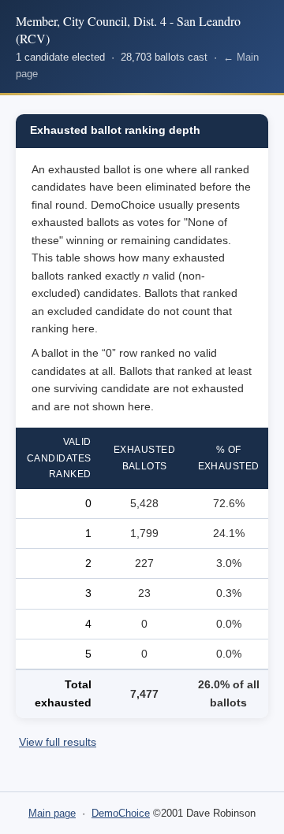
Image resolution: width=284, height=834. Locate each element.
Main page (52, 813)
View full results (57, 742)
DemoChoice (121, 813)
